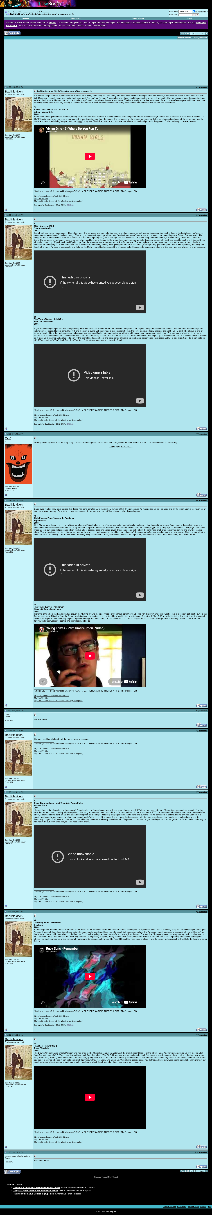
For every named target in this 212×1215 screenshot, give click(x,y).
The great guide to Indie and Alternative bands (35, 1191)
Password (173, 15)
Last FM (112, 447)
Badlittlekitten (14, 91)
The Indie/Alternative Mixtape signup (30, 1194)
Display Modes (199, 38)
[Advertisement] (31, 62)
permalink (203, 87)
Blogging (75, 18)
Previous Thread (100, 1177)
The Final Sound (127, 447)
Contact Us (181, 1207)
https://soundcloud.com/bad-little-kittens (51, 196)
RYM (118, 447)
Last (202, 34)
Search (189, 18)
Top (209, 1207)
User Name (173, 11)
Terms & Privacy (169, 1207)
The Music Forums (26, 12)
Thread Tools (183, 38)
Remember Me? (201, 12)
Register (25, 18)
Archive (203, 1207)
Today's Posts (138, 18)
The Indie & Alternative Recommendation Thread (36, 1187)
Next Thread (113, 1177)
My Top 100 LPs (41, 198)
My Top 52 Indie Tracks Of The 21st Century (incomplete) (58, 201)
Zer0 (8, 438)
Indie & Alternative (42, 12)
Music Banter (12, 12)
